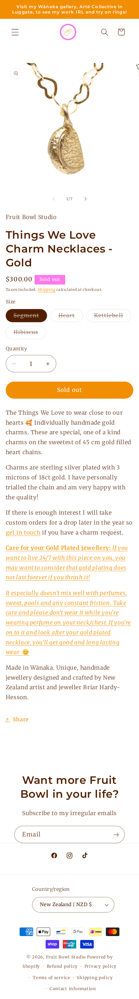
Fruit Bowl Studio (66, 957)
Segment (30, 317)
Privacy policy (100, 966)
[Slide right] (85, 199)
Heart (70, 317)
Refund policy (62, 966)
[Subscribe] (116, 834)
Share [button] (21, 719)
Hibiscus (30, 334)
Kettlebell (112, 317)
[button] (15, 32)
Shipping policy (95, 977)
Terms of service (51, 977)
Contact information (73, 988)
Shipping (47, 289)
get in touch (23, 532)
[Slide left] (53, 199)
